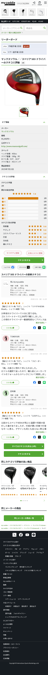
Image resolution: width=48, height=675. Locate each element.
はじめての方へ (8, 620)
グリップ (23, 552)
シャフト (15, 552)
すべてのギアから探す (10, 542)
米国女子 (16, 606)
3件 (23, 63)
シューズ (31, 552)
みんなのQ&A (8, 588)
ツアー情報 (7, 595)
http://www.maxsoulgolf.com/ (14, 146)
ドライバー (9, 549)
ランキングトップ (11, 567)
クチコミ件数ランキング (32, 570)
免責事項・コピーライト (11, 644)
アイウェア (40, 552)
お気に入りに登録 (35, 253)
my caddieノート (9, 581)
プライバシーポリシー (11, 647)
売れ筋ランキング (26, 567)
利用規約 (6, 651)
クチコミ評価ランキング (13, 570)
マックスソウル (7, 131)
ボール (7, 552)
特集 (4, 635)
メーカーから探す (9, 560)
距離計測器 (9, 556)
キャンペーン (7, 631)
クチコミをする (24, 260)
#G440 (40, 21)
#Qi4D (34, 21)
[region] (24, 13)
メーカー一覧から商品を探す (11, 32)
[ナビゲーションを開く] (45, 3)
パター (41, 549)
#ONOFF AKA (25, 21)
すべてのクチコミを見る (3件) (24, 446)
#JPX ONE (15, 21)
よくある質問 (7, 624)
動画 (4, 585)
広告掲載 (6, 658)
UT (20, 549)
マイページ (7, 628)
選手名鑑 (8, 613)
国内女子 (33, 606)
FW (16, 549)
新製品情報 (7, 577)
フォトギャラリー (19, 613)
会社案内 (6, 655)
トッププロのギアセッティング (16, 617)
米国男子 (8, 606)
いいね (9, 327)
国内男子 (25, 606)
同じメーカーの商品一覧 (24, 518)
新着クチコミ (7, 574)
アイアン (26, 549)
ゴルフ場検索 (7, 592)
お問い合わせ (7, 638)
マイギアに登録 (13, 253)
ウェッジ (34, 549)
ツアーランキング (24, 599)
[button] (44, 500)
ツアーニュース (10, 599)
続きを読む (40, 322)
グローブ (18, 556)
